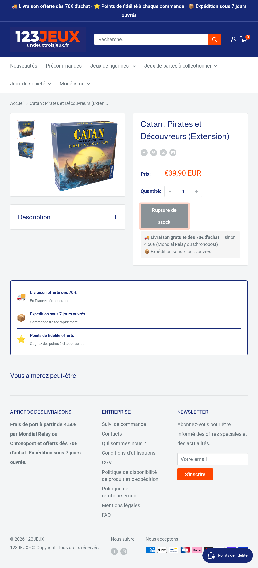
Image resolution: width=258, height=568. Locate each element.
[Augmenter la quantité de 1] (196, 191)
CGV (107, 462)
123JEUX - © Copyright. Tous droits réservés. (55, 547)
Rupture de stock (164, 216)
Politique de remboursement (120, 492)
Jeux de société (27, 84)
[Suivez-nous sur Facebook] (114, 551)
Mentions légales (121, 505)
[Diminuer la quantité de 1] (170, 191)
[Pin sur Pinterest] (153, 152)
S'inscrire (195, 474)
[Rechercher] (214, 39)
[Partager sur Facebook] (144, 152)
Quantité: (151, 191)
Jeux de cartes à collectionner (178, 66)
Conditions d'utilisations (128, 453)
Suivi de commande (124, 424)
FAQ (106, 515)
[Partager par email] (172, 152)
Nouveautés (23, 66)
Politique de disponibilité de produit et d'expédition (130, 475)
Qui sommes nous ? (124, 443)
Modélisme (72, 84)
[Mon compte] (233, 39)
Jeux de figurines (110, 66)
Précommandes (64, 66)
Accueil (17, 103)
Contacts (112, 434)
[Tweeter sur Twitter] (163, 152)
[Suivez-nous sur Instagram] (123, 551)
